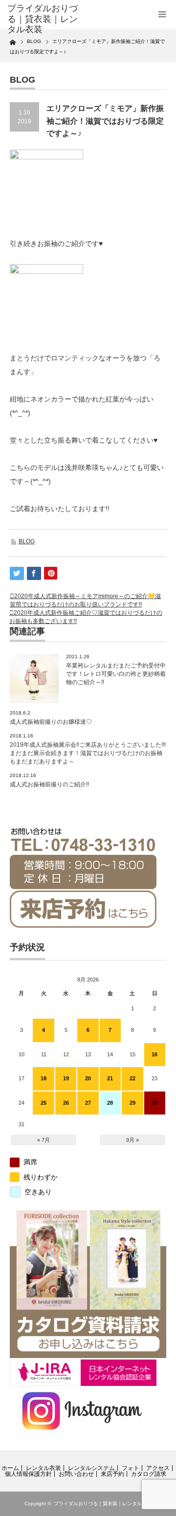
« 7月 (43, 1140)
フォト (130, 1468)
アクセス (158, 1468)
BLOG (27, 541)
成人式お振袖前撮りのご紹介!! (49, 784)
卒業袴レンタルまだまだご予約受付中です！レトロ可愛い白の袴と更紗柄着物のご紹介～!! (116, 674)
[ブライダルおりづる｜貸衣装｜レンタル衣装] (42, 19)
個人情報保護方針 (28, 1474)
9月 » (132, 1140)
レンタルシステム (91, 1468)
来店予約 (112, 1474)
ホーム (10, 1468)
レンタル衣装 (43, 1468)
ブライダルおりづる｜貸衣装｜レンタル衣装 (103, 1503)
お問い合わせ (76, 1474)
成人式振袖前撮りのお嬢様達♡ (51, 721)
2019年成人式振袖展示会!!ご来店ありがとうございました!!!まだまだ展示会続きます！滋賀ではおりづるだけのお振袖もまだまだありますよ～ (88, 753)
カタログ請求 (148, 1474)
